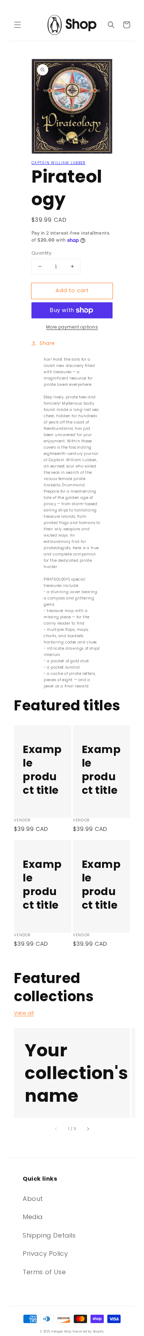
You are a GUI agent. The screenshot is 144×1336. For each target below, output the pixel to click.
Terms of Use (44, 1272)
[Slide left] (56, 1129)
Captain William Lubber (58, 162)
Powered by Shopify (88, 1331)
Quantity (41, 253)
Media (33, 1216)
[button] (17, 24)
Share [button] (47, 343)
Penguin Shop (61, 1331)
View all (24, 1013)
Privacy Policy (45, 1253)
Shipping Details (49, 1235)
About (33, 1198)
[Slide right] (87, 1129)
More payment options (72, 327)
